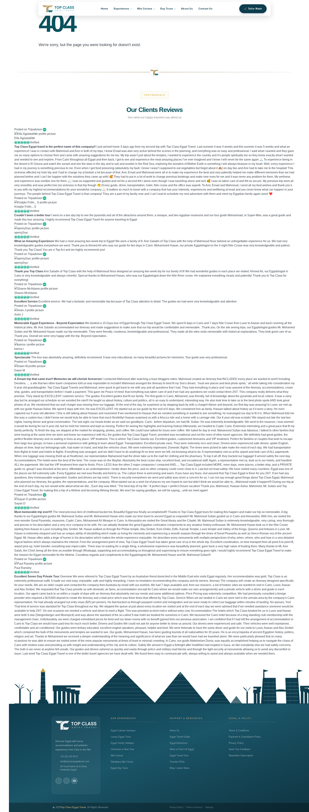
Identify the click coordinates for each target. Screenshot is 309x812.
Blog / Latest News (179, 768)
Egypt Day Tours (119, 768)
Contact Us (205, 8)
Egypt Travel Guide (180, 737)
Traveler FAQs (177, 762)
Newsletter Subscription (241, 755)
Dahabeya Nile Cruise (122, 762)
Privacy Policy (236, 743)
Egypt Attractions (179, 743)
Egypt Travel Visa (179, 755)
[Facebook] (58, 781)
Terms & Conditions (239, 730)
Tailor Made (255, 8)
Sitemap (209, 807)
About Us (187, 8)
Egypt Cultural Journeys (123, 730)
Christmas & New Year (122, 749)
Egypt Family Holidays (122, 743)
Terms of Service (194, 807)
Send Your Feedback (239, 749)
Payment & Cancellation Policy (245, 737)
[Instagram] (66, 781)
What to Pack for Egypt (182, 749)
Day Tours (166, 8)
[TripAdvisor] (74, 781)
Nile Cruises (144, 8)
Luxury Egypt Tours (121, 737)
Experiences (121, 8)
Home (104, 8)
